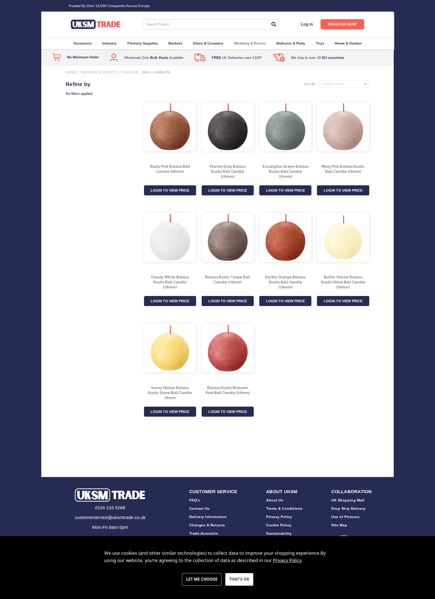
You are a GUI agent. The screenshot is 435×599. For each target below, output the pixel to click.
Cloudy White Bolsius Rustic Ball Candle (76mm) (170, 282)
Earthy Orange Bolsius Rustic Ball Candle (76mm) (285, 282)
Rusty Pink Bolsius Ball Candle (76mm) (170, 169)
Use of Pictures (345, 517)
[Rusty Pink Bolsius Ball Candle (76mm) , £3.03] (170, 127)
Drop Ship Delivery (348, 508)
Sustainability (279, 533)
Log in (307, 24)
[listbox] (343, 84)
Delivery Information (208, 517)
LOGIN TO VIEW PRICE (170, 190)
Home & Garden (348, 43)
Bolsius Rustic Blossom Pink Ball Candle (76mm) (228, 390)
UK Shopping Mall (348, 500)
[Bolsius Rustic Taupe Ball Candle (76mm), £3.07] (227, 237)
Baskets (175, 43)
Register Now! (342, 24)
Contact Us (199, 508)
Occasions (82, 43)
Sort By (309, 84)
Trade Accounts (203, 533)
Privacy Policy (279, 517)
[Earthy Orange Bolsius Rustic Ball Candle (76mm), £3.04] (285, 237)
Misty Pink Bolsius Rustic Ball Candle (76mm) (343, 169)
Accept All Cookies (239, 579)
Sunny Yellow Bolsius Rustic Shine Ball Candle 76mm (170, 393)
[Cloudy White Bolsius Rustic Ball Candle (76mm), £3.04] (170, 237)
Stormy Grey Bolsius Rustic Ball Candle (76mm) (227, 171)
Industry (109, 43)
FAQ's (194, 500)
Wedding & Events (250, 43)
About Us (274, 500)
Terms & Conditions (284, 508)
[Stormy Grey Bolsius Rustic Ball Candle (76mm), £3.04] (227, 127)
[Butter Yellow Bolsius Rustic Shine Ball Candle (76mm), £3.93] (343, 237)
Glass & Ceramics (208, 43)
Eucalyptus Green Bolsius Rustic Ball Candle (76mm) (285, 171)
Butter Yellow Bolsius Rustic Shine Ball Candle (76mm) (343, 282)
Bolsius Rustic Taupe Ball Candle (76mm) (227, 279)
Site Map (339, 525)
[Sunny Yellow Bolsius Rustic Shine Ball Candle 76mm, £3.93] (170, 348)
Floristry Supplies (142, 43)
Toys (320, 43)
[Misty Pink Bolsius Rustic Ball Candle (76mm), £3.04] (343, 127)
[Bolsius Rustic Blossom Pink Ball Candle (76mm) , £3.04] (227, 348)
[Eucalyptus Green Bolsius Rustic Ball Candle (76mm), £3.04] (285, 127)
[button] (110, 495)
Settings (202, 579)
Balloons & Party (290, 43)
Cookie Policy (279, 525)
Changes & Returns (207, 525)
